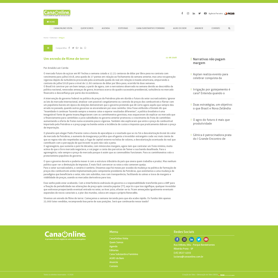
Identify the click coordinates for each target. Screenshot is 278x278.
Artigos (62, 38)
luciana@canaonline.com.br (188, 256)
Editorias (123, 28)
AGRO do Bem (179, 28)
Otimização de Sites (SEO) (207, 275)
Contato (216, 28)
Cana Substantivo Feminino (150, 28)
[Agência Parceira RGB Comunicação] (229, 13)
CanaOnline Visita (63, 28)
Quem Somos (87, 28)
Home (52, 22)
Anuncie (199, 28)
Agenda (106, 28)
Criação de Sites (188, 275)
